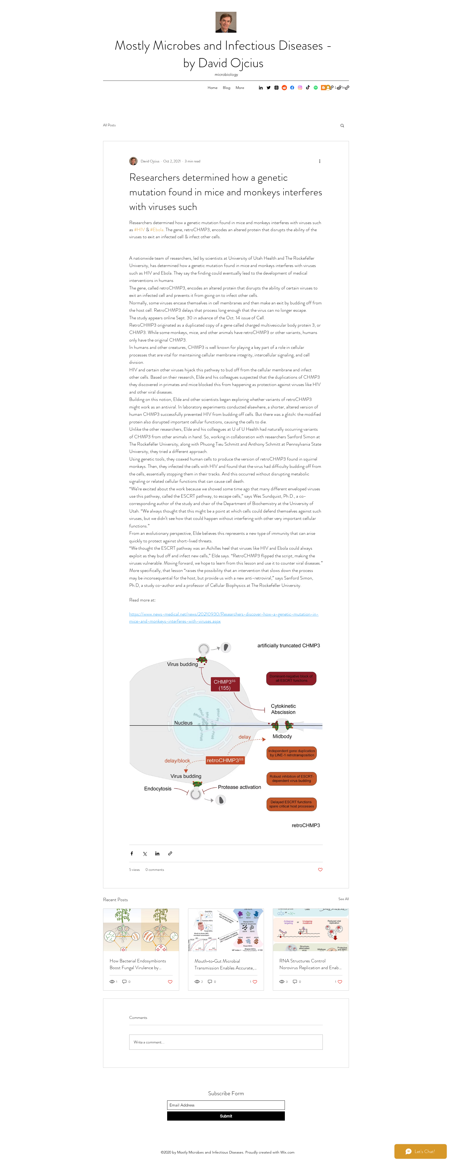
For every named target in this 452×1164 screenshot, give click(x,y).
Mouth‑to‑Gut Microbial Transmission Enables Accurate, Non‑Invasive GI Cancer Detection (224, 964)
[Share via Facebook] (131, 853)
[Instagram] (300, 87)
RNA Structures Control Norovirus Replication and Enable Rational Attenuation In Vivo (310, 964)
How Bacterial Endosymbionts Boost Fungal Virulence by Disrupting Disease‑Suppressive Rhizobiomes (139, 964)
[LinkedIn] (260, 87)
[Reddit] (284, 87)
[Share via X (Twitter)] (144, 853)
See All (343, 898)
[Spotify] (315, 87)
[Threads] (276, 87)
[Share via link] (170, 853)
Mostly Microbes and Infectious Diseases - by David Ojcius (223, 54)
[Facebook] (292, 87)
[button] (342, 125)
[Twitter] (268, 87)
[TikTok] (307, 87)
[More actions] (320, 161)
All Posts (109, 125)
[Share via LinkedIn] (157, 853)
